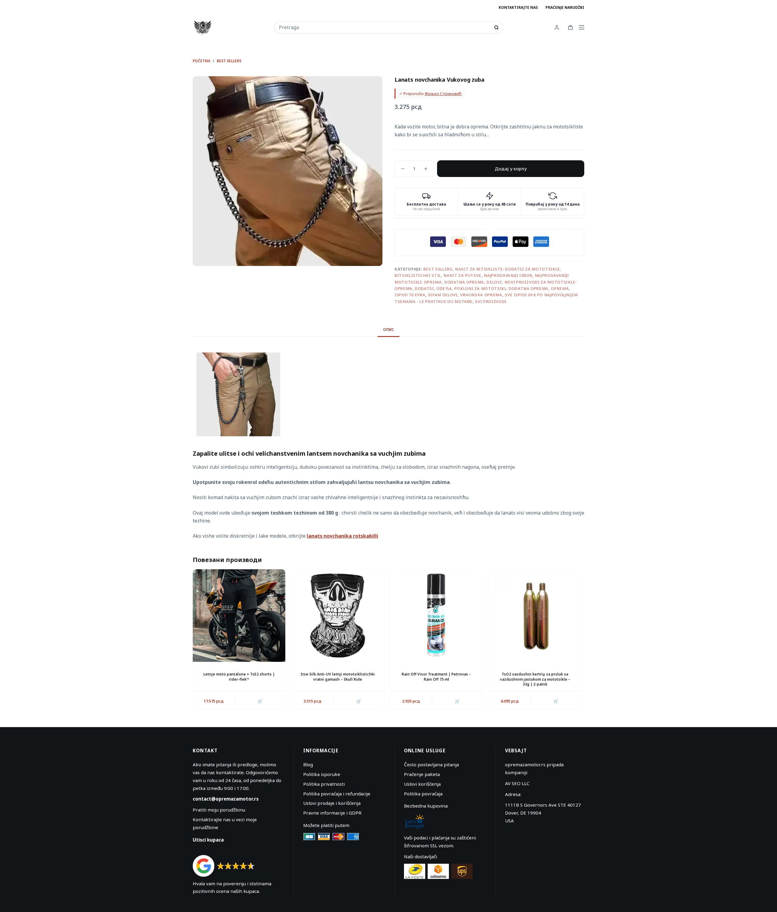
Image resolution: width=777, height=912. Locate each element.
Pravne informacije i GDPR (332, 813)
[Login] (557, 27)
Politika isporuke (321, 774)
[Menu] (581, 27)
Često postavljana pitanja (431, 764)
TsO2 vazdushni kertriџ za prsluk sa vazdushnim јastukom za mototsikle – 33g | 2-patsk (535, 679)
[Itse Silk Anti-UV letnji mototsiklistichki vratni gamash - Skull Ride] (337, 615)
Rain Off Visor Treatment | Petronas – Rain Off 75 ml (436, 677)
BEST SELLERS (438, 269)
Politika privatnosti (324, 784)
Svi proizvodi (490, 301)
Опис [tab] (388, 329)
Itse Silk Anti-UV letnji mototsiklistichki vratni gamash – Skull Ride (337, 677)
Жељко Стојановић (443, 93)
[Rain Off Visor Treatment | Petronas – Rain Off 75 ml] (436, 615)
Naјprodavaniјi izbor (508, 275)
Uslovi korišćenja (422, 784)
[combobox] (384, 27)
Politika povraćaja (423, 794)
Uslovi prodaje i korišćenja (332, 803)
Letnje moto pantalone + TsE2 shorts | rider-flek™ (239, 677)
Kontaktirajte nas (518, 7)
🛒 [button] (358, 701)
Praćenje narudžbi (564, 7)
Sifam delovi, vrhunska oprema (465, 295)
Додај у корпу (511, 168)
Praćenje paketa (422, 774)
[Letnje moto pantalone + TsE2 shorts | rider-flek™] (239, 615)
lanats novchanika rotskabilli (342, 536)
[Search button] (496, 27)
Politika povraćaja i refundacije (336, 794)
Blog (308, 764)
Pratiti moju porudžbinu (219, 810)
